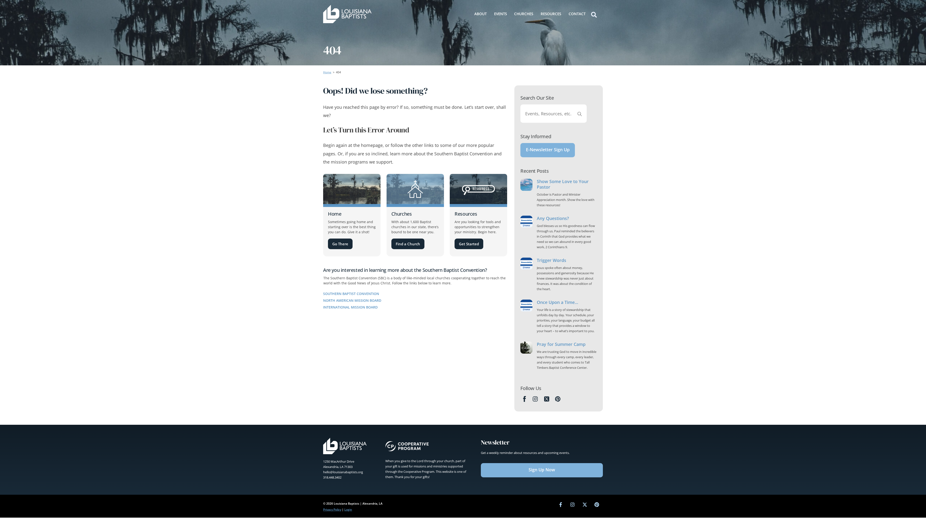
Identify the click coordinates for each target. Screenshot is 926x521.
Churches (523, 13)
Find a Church (408, 243)
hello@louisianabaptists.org (343, 472)
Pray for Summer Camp (561, 344)
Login (348, 509)
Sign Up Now (542, 470)
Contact (577, 13)
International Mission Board (350, 307)
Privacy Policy (332, 509)
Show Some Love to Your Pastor (563, 184)
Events (500, 13)
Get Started (469, 243)
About (480, 13)
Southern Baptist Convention (351, 293)
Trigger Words (551, 260)
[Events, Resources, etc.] (580, 113)
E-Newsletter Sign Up (548, 149)
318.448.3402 (332, 477)
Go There (340, 243)
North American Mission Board (352, 300)
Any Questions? (553, 218)
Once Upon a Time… (557, 302)
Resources (551, 13)
